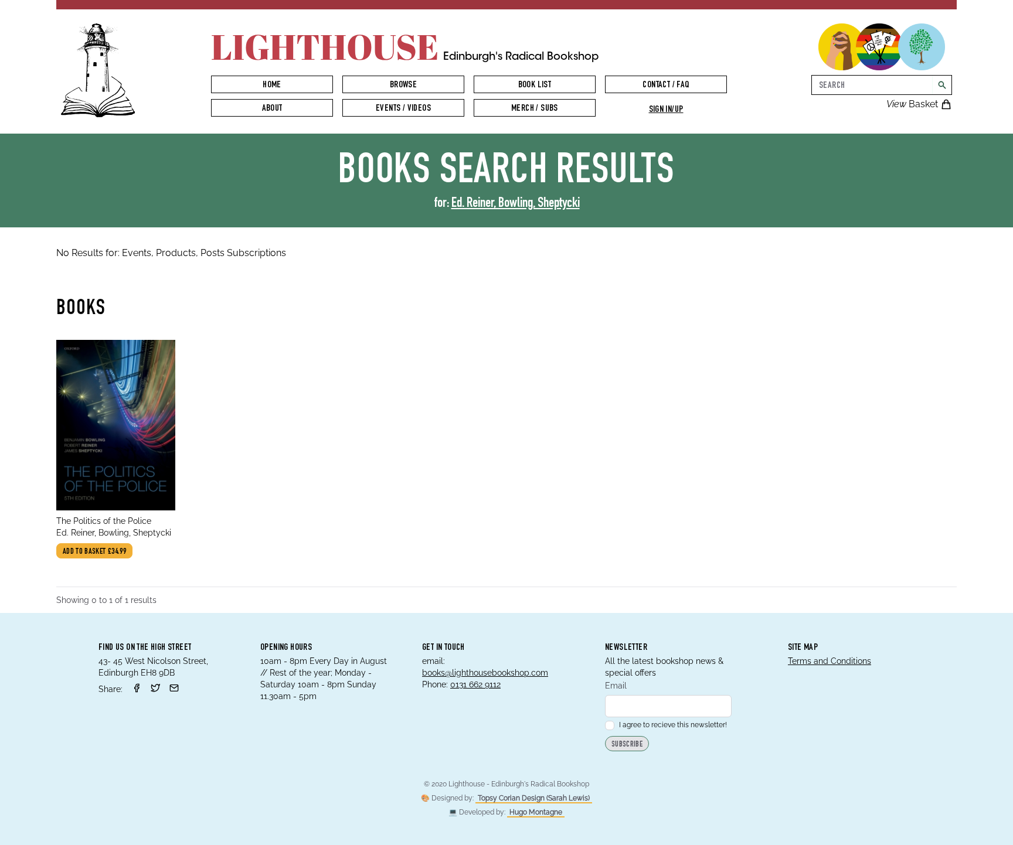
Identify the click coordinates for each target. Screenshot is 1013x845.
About (272, 109)
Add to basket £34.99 (94, 552)
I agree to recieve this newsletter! (673, 725)
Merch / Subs (534, 109)
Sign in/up (666, 110)
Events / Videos (403, 109)
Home (272, 85)
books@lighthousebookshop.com (485, 672)
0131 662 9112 (475, 684)
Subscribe (627, 745)
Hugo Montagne (535, 812)
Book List (535, 85)
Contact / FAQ (666, 85)
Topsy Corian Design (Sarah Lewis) (534, 798)
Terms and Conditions (829, 661)
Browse (403, 85)
